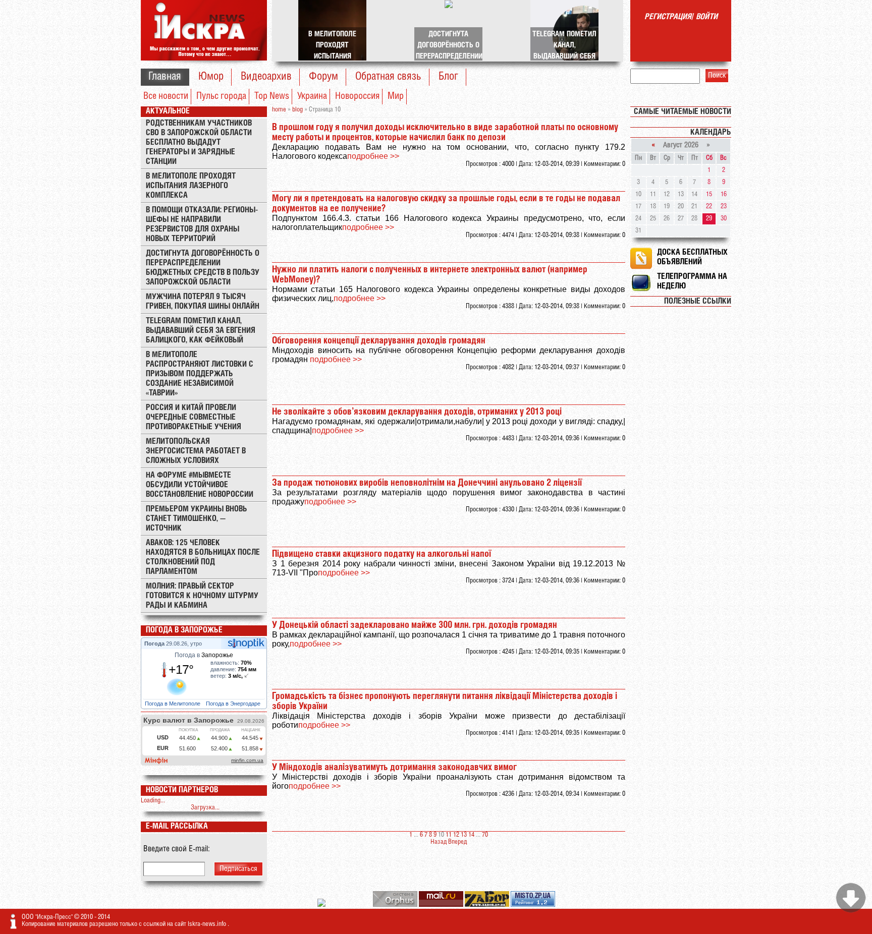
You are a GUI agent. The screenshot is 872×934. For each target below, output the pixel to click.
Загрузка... (205, 807)
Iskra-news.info (208, 924)
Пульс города (221, 96)
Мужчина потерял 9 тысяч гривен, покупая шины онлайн (202, 301)
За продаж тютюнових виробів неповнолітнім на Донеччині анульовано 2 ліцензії (427, 483)
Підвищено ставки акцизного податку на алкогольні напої (381, 554)
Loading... (153, 800)
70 (485, 835)
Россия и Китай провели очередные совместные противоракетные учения (193, 417)
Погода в (204, 655)
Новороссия (357, 96)
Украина (312, 96)
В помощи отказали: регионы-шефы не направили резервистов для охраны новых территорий (202, 224)
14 (471, 835)
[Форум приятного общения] (322, 905)
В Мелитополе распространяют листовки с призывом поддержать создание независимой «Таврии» (199, 374)
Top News (271, 96)
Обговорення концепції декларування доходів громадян (378, 341)
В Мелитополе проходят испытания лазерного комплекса (191, 185)
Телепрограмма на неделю (692, 281)
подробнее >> (373, 156)
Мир (396, 96)
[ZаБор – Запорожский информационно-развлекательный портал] (488, 905)
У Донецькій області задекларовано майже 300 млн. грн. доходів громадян (414, 625)
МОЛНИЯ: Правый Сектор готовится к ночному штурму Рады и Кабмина (202, 595)
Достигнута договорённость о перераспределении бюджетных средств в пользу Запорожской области (202, 268)
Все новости (165, 96)
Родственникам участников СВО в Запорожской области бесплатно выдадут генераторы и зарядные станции (199, 142)
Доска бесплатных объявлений (692, 257)
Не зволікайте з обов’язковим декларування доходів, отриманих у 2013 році (417, 412)
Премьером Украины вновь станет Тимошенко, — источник (196, 518)
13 (464, 835)
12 (456, 835)
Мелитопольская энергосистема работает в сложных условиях (196, 451)
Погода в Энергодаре (234, 703)
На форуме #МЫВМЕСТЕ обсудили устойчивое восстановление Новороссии (199, 485)
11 (449, 835)
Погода (155, 643)
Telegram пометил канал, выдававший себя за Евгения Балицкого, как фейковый (200, 330)
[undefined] (396, 905)
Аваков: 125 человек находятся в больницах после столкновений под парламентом (203, 557)
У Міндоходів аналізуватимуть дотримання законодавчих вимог (394, 768)
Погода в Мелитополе (173, 703)
